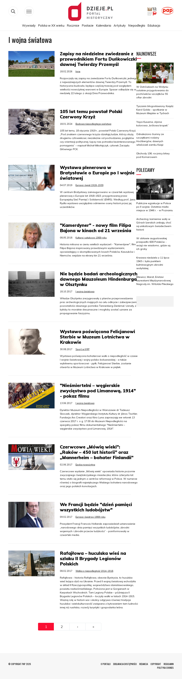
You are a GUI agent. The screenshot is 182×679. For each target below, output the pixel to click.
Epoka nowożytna (85, 464)
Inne (78, 71)
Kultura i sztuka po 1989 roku (91, 237)
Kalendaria (103, 25)
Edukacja (154, 25)
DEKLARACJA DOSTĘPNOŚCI (125, 664)
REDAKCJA (143, 664)
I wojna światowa (85, 291)
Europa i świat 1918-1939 (89, 185)
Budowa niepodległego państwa (93, 123)
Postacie (87, 25)
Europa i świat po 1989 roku (90, 516)
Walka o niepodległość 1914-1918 (94, 570)
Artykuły (120, 25)
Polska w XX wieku (51, 25)
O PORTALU (106, 664)
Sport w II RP (83, 349)
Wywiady (29, 25)
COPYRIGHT (156, 664)
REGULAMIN (169, 664)
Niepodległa (136, 25)
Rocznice (73, 25)
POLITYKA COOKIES (165, 667)
